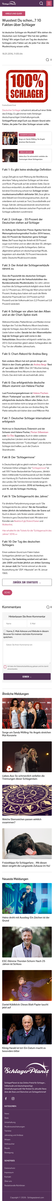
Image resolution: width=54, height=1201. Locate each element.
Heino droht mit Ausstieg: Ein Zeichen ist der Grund (25, 919)
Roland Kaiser (32, 521)
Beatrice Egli (19, 521)
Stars (6, 1118)
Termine (7, 1131)
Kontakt (7, 1176)
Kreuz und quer (14, 13)
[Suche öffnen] (41, 3)
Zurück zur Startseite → (27, 582)
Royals (7, 1148)
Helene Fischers (40, 393)
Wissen (7, 1139)
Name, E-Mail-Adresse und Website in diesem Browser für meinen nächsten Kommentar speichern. (26, 634)
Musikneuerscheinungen (14, 1126)
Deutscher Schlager (11, 110)
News (6, 1113)
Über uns (8, 1181)
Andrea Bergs (40, 364)
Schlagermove (39, 467)
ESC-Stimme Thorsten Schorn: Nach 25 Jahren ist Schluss (23, 963)
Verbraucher (9, 1144)
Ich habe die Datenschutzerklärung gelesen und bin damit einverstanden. (27, 667)
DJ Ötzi (10, 435)
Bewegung (8, 1152)
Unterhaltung (10, 1122)
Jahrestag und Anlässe (13, 1135)
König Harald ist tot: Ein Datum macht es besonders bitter (24, 1049)
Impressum (9, 1172)
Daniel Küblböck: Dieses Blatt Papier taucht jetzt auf (25, 1006)
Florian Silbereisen (39, 432)
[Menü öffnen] (49, 3)
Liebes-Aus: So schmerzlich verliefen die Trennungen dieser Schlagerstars (23, 777)
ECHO (7, 592)
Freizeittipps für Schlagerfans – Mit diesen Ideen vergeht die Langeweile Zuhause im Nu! (26, 864)
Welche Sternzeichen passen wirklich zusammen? (21, 821)
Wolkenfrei (7, 524)
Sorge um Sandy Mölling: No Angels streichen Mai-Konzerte (26, 734)
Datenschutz (9, 1168)
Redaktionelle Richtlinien (14, 1185)
